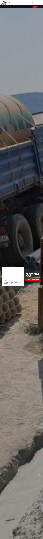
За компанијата (10, 6)
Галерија (22, 6)
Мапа (18, 6)
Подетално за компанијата (33, 279)
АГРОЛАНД (10, 271)
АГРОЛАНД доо (4, 6)
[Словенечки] (40, 6)
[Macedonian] (37, 6)
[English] (39, 6)
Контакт (15, 6)
